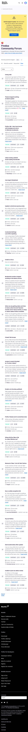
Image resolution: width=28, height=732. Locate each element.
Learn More (14, 34)
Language (3, 695)
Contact (3, 729)
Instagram (7, 702)
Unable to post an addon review (14, 570)
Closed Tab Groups (10, 337)
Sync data (14, 508)
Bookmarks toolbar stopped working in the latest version (13, 277)
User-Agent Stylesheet (11, 180)
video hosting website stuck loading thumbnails (12, 158)
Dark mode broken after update (14, 544)
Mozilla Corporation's (10, 706)
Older (2, 595)
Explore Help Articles (7, 627)
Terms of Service (6, 721)
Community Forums (7, 9)
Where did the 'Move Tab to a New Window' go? (12, 438)
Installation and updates (18, 296)
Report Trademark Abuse (8, 616)
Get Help (3, 686)
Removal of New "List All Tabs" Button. (16, 463)
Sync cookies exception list (13, 491)
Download (4, 636)
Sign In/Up (4, 675)
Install (14, 268)
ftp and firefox (9, 518)
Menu (22, 3)
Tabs (13, 88)
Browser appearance (17, 147)
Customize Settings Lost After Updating (11, 233)
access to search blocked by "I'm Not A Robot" (12, 362)
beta (18, 59)
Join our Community (7, 624)
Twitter (3, 621)
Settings (14, 251)
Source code (4, 619)
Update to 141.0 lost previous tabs (15, 206)
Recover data (15, 221)
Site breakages (16, 170)
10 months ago (17, 90)
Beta (2, 658)
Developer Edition (6, 655)
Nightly (3, 664)
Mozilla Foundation (13, 707)
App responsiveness (17, 427)
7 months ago (17, 382)
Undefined (15, 379)
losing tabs (8, 74)
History (14, 329)
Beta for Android (6, 661)
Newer (3, 594)
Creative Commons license (11, 714)
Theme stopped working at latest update (12, 97)
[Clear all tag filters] (21, 60)
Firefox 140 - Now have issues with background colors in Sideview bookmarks (13, 128)
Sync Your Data (5, 683)
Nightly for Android (6, 666)
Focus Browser (5, 647)
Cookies (3, 727)
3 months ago (18, 431)
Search (19, 3)
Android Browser (6, 641)
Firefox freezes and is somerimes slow (16, 417)
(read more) (8, 141)
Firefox (8, 88)
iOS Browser (4, 644)
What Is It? (4, 678)
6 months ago (17, 410)
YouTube (4, 702)
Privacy (3, 724)
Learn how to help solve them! (13, 53)
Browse (14, 588)
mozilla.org (4, 719)
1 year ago (15, 151)
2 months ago (20, 120)
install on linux (9, 259)
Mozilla (5, 607)
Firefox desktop (5, 638)
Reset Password (6, 681)
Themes (14, 116)
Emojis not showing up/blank (13, 389)
